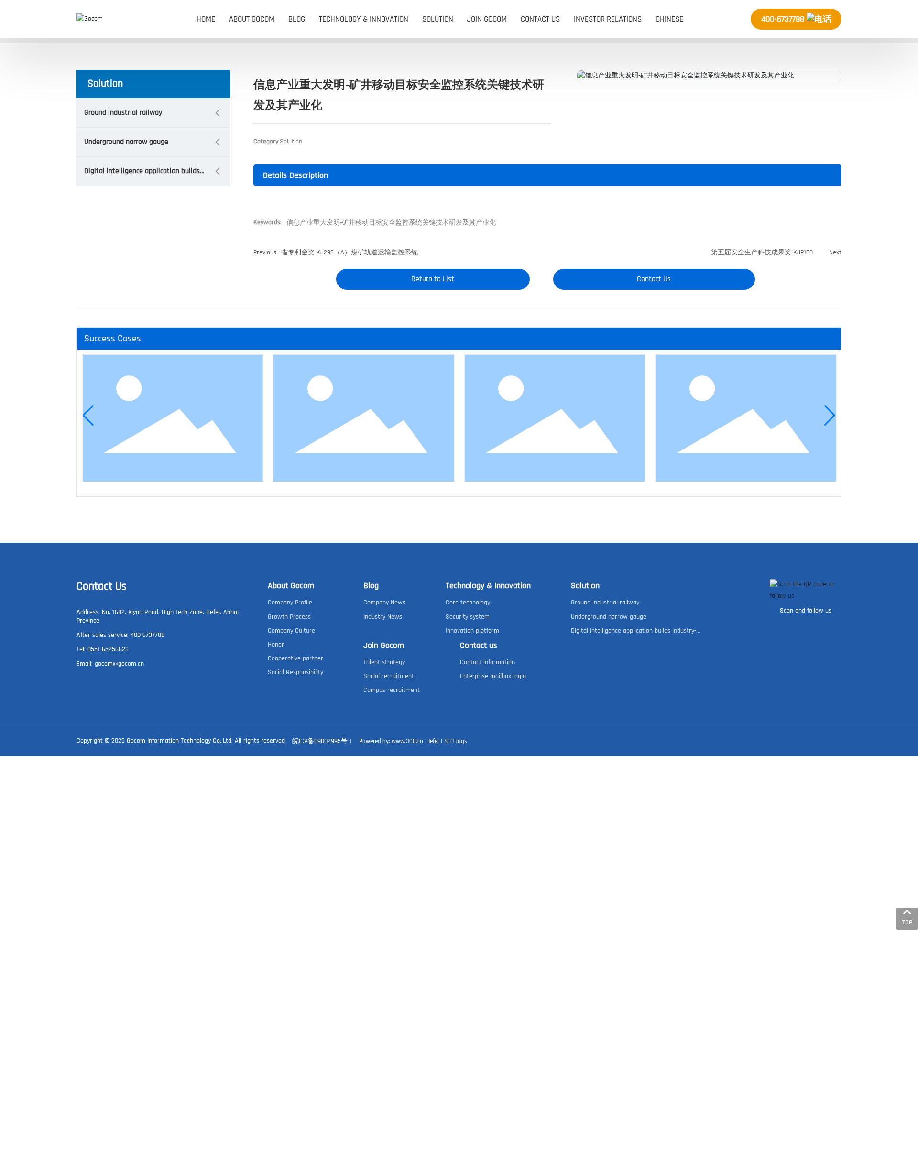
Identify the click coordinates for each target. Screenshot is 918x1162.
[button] (88, 415)
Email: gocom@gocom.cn (110, 663)
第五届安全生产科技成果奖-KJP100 (762, 252)
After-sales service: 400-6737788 (120, 635)
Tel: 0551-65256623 (102, 649)
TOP (907, 922)
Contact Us (101, 586)
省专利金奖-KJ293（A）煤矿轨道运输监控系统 (349, 252)
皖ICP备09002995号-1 (322, 741)
